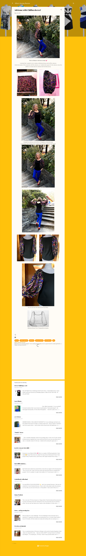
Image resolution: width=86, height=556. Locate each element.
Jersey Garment (39, 340)
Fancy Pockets (18, 495)
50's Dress (17, 417)
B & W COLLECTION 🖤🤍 (22, 448)
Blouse (16, 340)
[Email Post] (15, 337)
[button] (61, 10)
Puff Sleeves (48, 340)
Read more (59, 397)
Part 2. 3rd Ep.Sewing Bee (21, 510)
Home (14, 543)
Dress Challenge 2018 (20, 385)
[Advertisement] (70, 27)
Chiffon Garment (24, 340)
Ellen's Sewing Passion (22, 3)
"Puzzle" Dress (18, 432)
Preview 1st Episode (20, 526)
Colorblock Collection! (21, 479)
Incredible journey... (20, 463)
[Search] (73, 4)
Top (54, 340)
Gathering (31, 340)
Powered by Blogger (44, 545)
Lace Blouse (18, 401)
